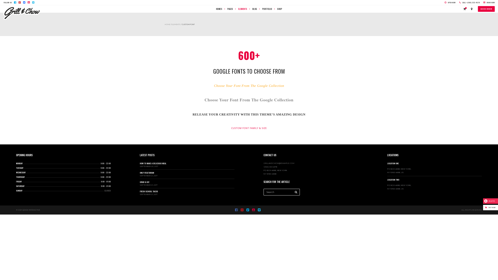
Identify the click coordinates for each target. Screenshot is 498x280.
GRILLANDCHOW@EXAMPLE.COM (279, 163)
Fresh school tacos (149, 191)
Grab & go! (144, 182)
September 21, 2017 (148, 176)
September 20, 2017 (149, 166)
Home (167, 24)
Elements (175, 24)
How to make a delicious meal (153, 163)
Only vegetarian (147, 172)
